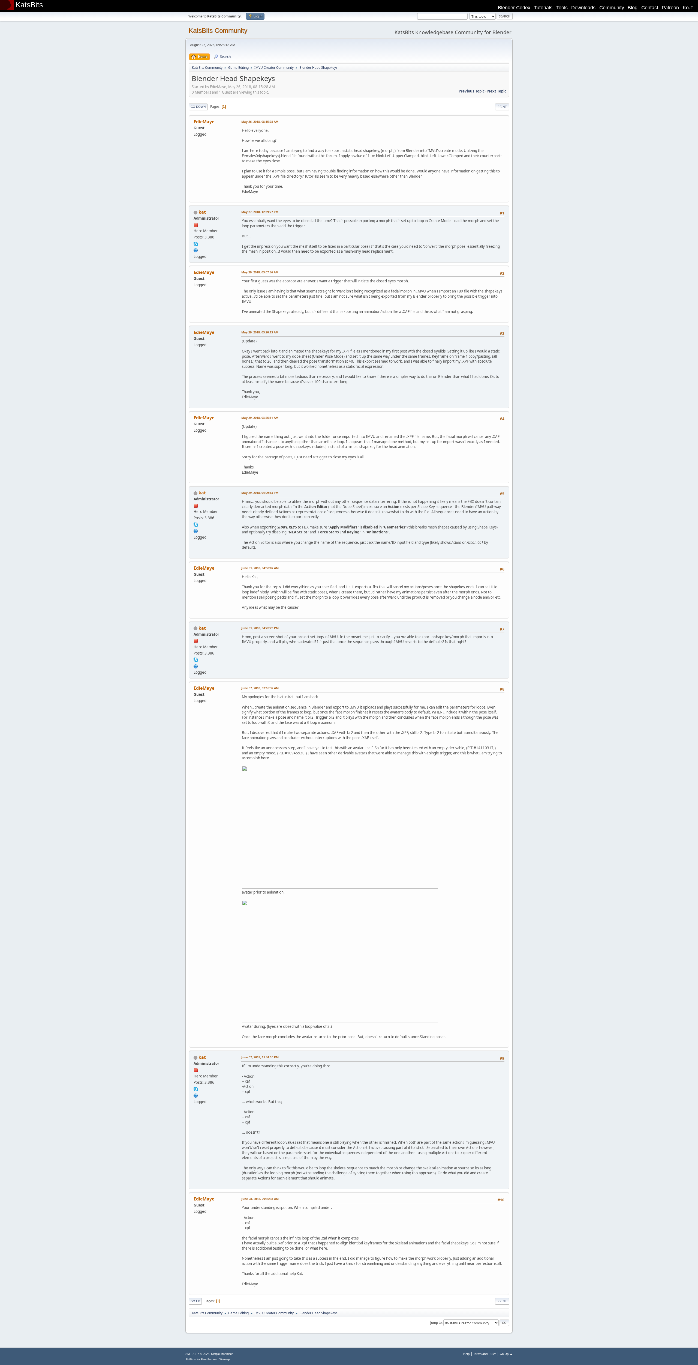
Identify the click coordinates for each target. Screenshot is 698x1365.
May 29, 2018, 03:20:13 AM (259, 332)
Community (611, 7)
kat (202, 212)
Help (466, 1354)
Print (502, 106)
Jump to (436, 1322)
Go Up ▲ (506, 1354)
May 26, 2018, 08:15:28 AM (259, 122)
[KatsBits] (196, 249)
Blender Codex (514, 7)
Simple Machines (222, 1353)
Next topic (496, 91)
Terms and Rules (484, 1354)
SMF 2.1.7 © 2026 (197, 1353)
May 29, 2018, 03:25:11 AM (259, 418)
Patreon (670, 7)
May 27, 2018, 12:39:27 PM (259, 212)
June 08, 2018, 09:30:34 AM (260, 1199)
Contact (649, 7)
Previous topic (472, 91)
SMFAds (190, 1359)
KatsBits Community (218, 30)
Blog (632, 7)
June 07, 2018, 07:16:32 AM (260, 688)
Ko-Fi (688, 7)
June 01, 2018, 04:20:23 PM (260, 628)
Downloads (583, 7)
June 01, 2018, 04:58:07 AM (260, 568)
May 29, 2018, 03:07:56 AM (259, 272)
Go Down (198, 106)
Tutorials (543, 7)
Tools (562, 7)
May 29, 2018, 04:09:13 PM (259, 493)
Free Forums (209, 1359)
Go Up (195, 1301)
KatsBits (29, 5)
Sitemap (224, 1359)
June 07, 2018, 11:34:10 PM (260, 1057)
